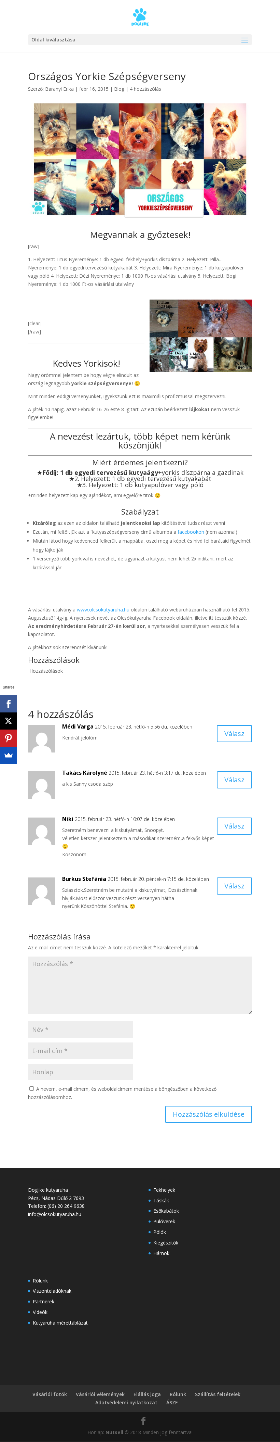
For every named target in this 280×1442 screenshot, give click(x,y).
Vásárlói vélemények (100, 1394)
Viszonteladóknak (52, 1291)
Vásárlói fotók (49, 1394)
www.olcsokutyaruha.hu (103, 609)
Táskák (161, 1200)
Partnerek (43, 1301)
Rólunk (40, 1280)
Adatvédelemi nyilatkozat (126, 1402)
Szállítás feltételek (217, 1394)
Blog (119, 89)
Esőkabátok (166, 1210)
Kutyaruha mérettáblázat (60, 1322)
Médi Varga (78, 726)
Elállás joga (147, 1394)
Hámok (161, 1253)
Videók (40, 1312)
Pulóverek (164, 1221)
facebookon (192, 532)
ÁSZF (172, 1402)
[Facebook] (8, 703)
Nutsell (114, 1432)
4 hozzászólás (145, 89)
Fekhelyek (164, 1190)
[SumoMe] (8, 755)
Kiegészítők (165, 1242)
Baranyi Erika (59, 89)
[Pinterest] (8, 738)
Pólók (159, 1232)
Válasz (234, 733)
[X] (8, 721)
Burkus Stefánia (84, 879)
